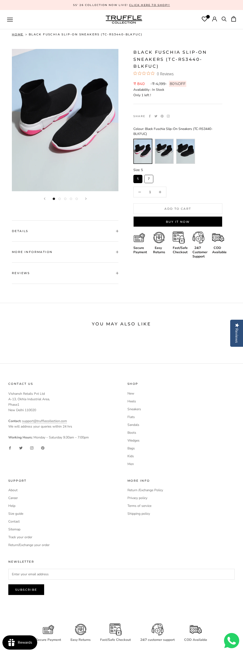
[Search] (224, 19)
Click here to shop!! (149, 5)
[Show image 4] (71, 199)
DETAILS (20, 231)
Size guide (15, 513)
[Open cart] (233, 19)
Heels (131, 401)
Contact (14, 521)
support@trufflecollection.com (44, 421)
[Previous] (44, 199)
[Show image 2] (59, 199)
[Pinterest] (162, 116)
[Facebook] (149, 116)
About (13, 490)
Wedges (133, 440)
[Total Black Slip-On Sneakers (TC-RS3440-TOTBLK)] (185, 151)
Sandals (133, 425)
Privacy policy (137, 498)
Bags (131, 448)
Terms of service (139, 506)
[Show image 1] (54, 199)
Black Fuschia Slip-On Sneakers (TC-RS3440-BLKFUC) (86, 34)
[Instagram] (31, 448)
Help (11, 506)
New (130, 393)
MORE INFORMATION (32, 252)
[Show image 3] (65, 199)
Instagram (168, 116)
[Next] (86, 199)
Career (13, 498)
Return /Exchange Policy (145, 490)
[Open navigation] (10, 20)
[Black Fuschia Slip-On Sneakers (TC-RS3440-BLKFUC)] (142, 151)
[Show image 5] (76, 199)
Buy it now (178, 222)
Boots (131, 432)
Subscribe (26, 589)
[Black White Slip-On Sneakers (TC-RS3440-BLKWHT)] (164, 151)
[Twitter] (155, 116)
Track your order (20, 537)
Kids (130, 456)
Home (17, 34)
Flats (131, 417)
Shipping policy (138, 513)
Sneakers (134, 409)
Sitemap (14, 529)
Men (130, 464)
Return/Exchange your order (29, 545)
